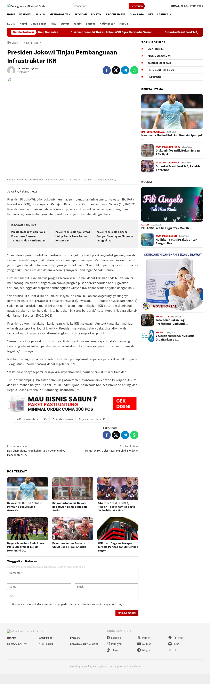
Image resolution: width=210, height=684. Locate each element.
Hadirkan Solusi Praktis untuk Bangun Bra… (176, 241)
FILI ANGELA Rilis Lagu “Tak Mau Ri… (166, 228)
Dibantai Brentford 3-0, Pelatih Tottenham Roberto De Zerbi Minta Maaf (116, 506)
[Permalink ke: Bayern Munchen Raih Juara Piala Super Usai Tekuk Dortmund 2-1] (27, 528)
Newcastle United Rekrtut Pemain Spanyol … (171, 137)
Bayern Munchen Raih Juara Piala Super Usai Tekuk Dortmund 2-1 (25, 546)
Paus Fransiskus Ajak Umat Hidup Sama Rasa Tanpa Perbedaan (72, 236)
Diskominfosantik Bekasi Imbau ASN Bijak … (178, 152)
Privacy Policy (16, 644)
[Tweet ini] (116, 70)
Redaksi (75, 638)
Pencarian (137, 6)
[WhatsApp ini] (134, 70)
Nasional (146, 131)
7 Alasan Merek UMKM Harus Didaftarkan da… (175, 337)
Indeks (11, 638)
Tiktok (114, 650)
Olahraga (158, 131)
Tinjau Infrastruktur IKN (92, 419)
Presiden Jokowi (63, 419)
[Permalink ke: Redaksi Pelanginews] (11, 70)
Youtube (146, 644)
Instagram (116, 644)
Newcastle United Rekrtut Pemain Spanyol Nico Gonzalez (25, 506)
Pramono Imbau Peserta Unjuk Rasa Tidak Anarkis (69, 545)
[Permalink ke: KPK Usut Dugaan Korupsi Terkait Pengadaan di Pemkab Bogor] (117, 528)
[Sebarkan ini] (107, 70)
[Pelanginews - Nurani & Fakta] (26, 6)
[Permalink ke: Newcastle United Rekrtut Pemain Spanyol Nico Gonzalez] (27, 488)
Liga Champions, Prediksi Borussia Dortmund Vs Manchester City (36, 450)
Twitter (146, 638)
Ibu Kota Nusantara (26, 419)
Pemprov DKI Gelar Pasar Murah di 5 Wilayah (111, 448)
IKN (45, 419)
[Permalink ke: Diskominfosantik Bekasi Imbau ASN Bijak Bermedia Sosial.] (72, 488)
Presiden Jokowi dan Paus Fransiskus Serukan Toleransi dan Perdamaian (28, 236)
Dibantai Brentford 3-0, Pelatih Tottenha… (178, 168)
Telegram (147, 650)
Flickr (176, 644)
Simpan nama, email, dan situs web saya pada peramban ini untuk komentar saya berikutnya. (67, 604)
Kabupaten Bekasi (159, 63)
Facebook (116, 638)
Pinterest (178, 638)
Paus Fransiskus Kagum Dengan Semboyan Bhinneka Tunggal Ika (115, 236)
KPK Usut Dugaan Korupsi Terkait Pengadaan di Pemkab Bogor (117, 546)
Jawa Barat (162, 146)
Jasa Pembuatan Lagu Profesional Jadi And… (172, 322)
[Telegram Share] (125, 70)
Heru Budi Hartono (160, 70)
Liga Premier (155, 49)
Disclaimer (46, 644)
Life (166, 316)
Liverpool (154, 77)
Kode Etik (45, 638)
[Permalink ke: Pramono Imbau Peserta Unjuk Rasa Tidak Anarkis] (72, 528)
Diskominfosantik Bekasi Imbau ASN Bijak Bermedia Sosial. (98, 32)
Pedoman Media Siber (84, 644)
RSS (175, 650)
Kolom (146, 182)
